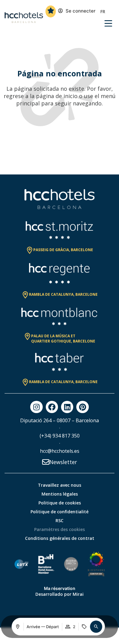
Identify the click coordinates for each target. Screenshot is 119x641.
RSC (59, 520)
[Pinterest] (82, 407)
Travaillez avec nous (59, 485)
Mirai (78, 594)
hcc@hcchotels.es (59, 451)
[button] (96, 627)
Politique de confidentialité (59, 512)
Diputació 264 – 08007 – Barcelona (59, 420)
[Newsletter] (45, 462)
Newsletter (63, 462)
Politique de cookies (59, 503)
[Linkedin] (67, 407)
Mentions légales (59, 494)
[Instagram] (36, 407)
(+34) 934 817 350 (60, 435)
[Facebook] (52, 407)
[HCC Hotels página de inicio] (24, 17)
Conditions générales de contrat (59, 538)
